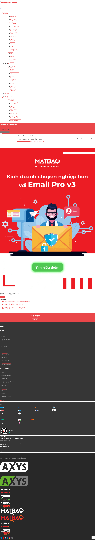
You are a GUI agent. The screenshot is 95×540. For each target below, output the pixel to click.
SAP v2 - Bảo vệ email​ (14, 112)
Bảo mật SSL (12, 110)
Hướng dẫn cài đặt (13, 49)
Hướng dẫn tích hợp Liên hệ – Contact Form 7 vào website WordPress (15, 303)
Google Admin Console (14, 72)
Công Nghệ (6, 93)
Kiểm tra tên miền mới (14, 120)
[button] (47, 6)
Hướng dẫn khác (13, 79)
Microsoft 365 (10, 52)
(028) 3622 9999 (35, 318)
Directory (12, 69)
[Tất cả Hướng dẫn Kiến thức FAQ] (47, 132)
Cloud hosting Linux (14, 25)
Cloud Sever (12, 104)
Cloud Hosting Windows (14, 26)
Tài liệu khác (10, 74)
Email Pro (12, 39)
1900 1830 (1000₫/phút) (35, 312)
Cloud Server (12, 27)
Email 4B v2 (12, 45)
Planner (11, 60)
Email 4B (11, 43)
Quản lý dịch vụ (13, 77)
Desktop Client (13, 87)
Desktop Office (13, 89)
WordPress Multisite (14, 20)
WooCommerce (13, 19)
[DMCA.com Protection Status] (9, 407)
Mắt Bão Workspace (12, 82)
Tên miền (12, 76)
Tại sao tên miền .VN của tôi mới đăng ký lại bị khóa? (12, 308)
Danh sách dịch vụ (11, 99)
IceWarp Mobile (13, 86)
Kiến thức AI (5, 12)
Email (9, 37)
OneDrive (12, 57)
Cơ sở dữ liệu (12, 35)
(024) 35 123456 (35, 321)
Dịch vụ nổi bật (5, 97)
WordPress (10, 15)
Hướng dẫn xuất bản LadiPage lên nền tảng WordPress (12, 304)
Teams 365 (12, 56)
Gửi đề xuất (2, 297)
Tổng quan (12, 53)
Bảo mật (11, 33)
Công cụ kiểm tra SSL (14, 116)
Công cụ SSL (12, 66)
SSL (9, 63)
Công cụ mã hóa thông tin (15, 117)
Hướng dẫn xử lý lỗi (14, 50)
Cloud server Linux (13, 29)
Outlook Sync (12, 90)
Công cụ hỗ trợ (11, 114)
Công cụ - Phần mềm (14, 32)
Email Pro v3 (12, 40)
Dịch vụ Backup (13, 36)
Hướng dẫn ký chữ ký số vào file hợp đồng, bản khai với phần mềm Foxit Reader (17, 305)
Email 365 (12, 55)
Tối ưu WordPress (13, 113)
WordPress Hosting (14, 102)
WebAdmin (12, 84)
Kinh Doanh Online (7, 94)
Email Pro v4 (12, 42)
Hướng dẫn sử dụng (14, 16)
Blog (3, 92)
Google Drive (12, 70)
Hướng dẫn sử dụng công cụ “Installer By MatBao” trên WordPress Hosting (16, 301)
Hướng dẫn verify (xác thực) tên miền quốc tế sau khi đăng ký (13, 307)
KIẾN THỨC (2, 400)
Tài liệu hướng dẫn (5, 13)
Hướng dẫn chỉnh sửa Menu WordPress (26, 135)
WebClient (12, 83)
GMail (11, 73)
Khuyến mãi (5, 122)
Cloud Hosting (13, 23)
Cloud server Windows (14, 30)
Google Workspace (11, 67)
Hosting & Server (11, 22)
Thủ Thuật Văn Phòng (8, 96)
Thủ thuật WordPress (14, 17)
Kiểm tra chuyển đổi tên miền (15, 119)
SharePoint (12, 62)
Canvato (11, 46)
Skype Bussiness (13, 59)
